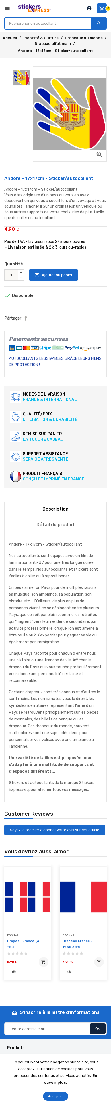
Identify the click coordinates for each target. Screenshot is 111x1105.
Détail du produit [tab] (55, 524)
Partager (25, 318)
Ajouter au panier (53, 275)
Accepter (55, 1096)
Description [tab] (55, 509)
